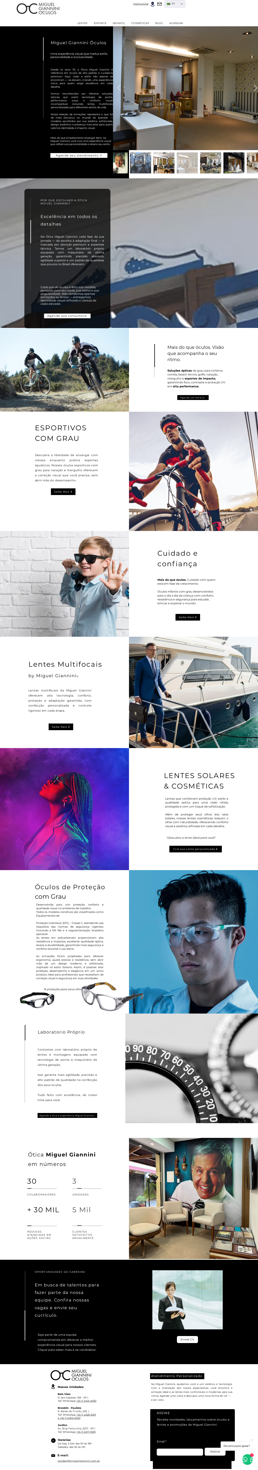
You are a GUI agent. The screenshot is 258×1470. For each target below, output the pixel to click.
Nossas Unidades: (71, 1387)
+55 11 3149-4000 (86, 1400)
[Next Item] (255, 88)
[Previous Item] (119, 88)
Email (161, 1441)
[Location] (152, 4)
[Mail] (159, 4)
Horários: (64, 1440)
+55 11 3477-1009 (86, 1432)
